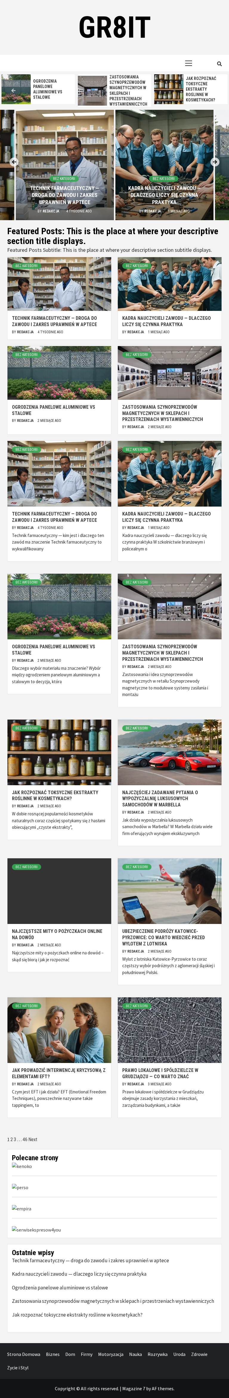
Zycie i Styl (18, 1368)
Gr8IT (114, 27)
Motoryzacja (110, 1354)
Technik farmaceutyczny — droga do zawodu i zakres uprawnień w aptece (64, 195)
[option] (38, 89)
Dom (70, 1354)
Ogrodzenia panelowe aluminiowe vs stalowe (60, 1287)
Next (32, 1139)
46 (25, 1139)
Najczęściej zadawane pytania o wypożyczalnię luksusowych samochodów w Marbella (160, 799)
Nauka (135, 1354)
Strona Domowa (23, 1354)
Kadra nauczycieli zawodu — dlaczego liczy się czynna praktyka (164, 195)
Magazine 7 (133, 1388)
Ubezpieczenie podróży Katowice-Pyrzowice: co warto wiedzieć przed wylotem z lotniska (163, 937)
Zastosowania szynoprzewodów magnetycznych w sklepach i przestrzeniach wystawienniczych (162, 413)
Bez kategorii (64, 179)
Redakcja (51, 211)
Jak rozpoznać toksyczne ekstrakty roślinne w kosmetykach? (201, 89)
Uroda (179, 1354)
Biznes (53, 1354)
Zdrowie (199, 1354)
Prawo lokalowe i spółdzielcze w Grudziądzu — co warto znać (160, 1073)
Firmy (86, 1354)
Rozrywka (158, 1354)
